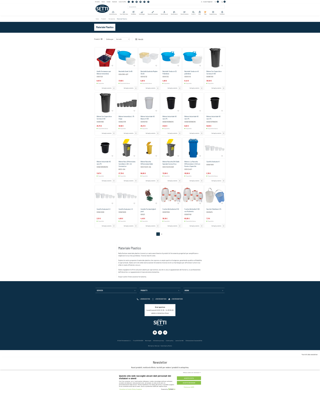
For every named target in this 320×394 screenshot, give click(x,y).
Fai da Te (193, 14)
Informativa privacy (158, 340)
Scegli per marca (213, 14)
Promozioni (222, 14)
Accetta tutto (189, 378)
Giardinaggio (142, 14)
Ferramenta (133, 14)
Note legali (148, 340)
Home (97, 19)
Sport (199, 14)
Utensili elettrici (174, 14)
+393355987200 (160, 299)
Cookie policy (169, 340)
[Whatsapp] (137, 1)
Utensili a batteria (184, 14)
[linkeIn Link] (155, 332)
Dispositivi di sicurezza (153, 14)
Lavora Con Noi (122, 1)
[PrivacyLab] (171, 389)
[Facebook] (148, 1)
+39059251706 (145, 299)
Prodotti (103, 19)
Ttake (205, 14)
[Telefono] (129, 1)
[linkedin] (141, 1)
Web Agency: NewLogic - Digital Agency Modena (160, 346)
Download (114, 1)
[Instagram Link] (160, 332)
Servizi (103, 1)
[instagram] (144, 1)
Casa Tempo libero (124, 14)
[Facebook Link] (165, 332)
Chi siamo (97, 1)
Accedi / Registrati (207, 1)
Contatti (109, 1)
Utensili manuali (164, 14)
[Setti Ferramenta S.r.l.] (102, 7)
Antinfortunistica (113, 14)
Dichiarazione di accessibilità (194, 340)
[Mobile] (133, 1)
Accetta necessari (189, 382)
